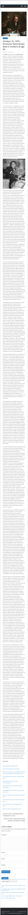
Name (3, 852)
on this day (5, 38)
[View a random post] (25, 6)
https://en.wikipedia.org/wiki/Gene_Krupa (12, 809)
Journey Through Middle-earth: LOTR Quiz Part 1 (12, 896)
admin (13, 52)
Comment (4, 835)
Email (3, 858)
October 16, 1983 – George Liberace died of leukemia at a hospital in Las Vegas (14, 819)
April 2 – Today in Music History (8, 898)
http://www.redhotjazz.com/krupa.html (11, 769)
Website (3, 865)
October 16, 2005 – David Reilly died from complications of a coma (13, 814)
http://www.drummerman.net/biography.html (13, 772)
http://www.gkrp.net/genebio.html (10, 766)
